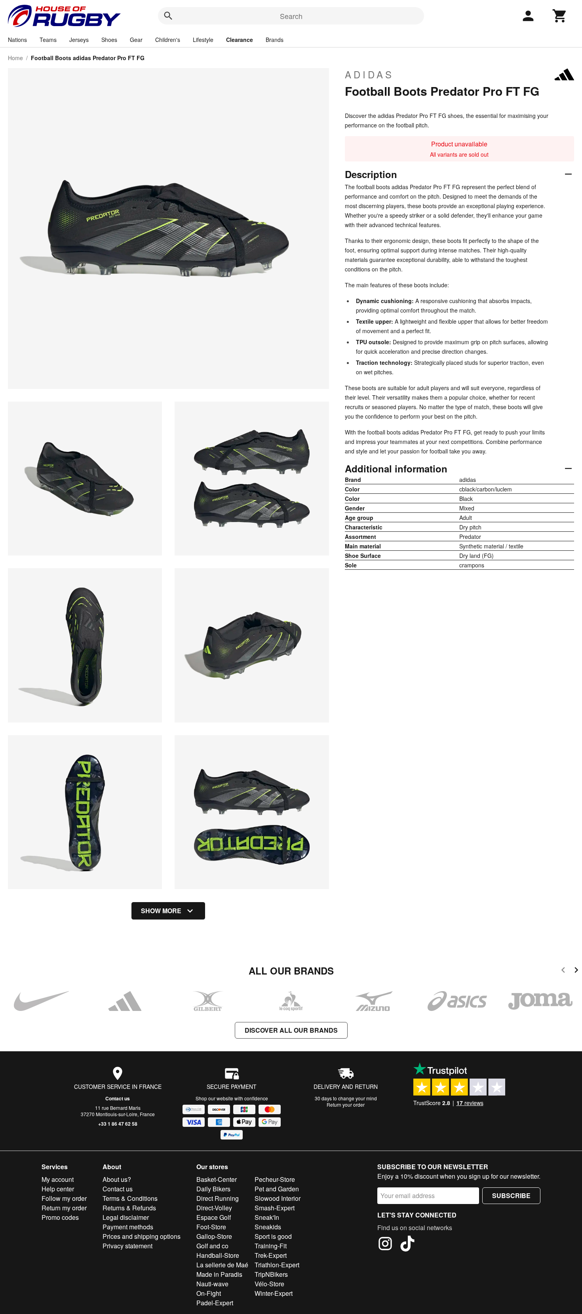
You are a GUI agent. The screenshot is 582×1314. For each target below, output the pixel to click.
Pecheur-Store (275, 1179)
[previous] (563, 971)
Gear (136, 40)
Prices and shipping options (142, 1236)
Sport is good (273, 1236)
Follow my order (64, 1198)
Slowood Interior (278, 1198)
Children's (167, 40)
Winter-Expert (274, 1293)
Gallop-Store (214, 1236)
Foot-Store (211, 1226)
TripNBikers (271, 1274)
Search (291, 16)
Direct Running (217, 1198)
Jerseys (79, 40)
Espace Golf (213, 1217)
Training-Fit (271, 1245)
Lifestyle (203, 40)
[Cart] (560, 16)
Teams (48, 40)
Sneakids (268, 1226)
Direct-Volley (214, 1207)
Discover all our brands (291, 1030)
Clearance (239, 40)
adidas (369, 74)
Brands (274, 40)
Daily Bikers (213, 1188)
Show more (161, 910)
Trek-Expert (271, 1255)
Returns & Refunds (129, 1207)
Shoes (109, 40)
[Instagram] (385, 1245)
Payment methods (128, 1226)
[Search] (168, 16)
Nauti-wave (212, 1283)
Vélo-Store (269, 1283)
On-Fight (208, 1293)
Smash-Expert (275, 1207)
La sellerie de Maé (222, 1264)
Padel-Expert (214, 1302)
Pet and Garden (277, 1188)
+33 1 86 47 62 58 (117, 1123)
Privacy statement (127, 1245)
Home (15, 58)
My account (58, 1179)
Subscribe (511, 1195)
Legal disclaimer (126, 1217)
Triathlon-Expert (277, 1264)
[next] (576, 971)
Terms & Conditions (130, 1198)
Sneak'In (267, 1217)
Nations (17, 40)
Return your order (346, 1104)
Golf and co (212, 1245)
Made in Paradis (219, 1274)
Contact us (117, 1098)
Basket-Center (216, 1179)
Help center (58, 1188)
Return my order (64, 1207)
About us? (117, 1179)
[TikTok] (407, 1245)
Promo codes (60, 1217)
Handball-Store (217, 1255)
